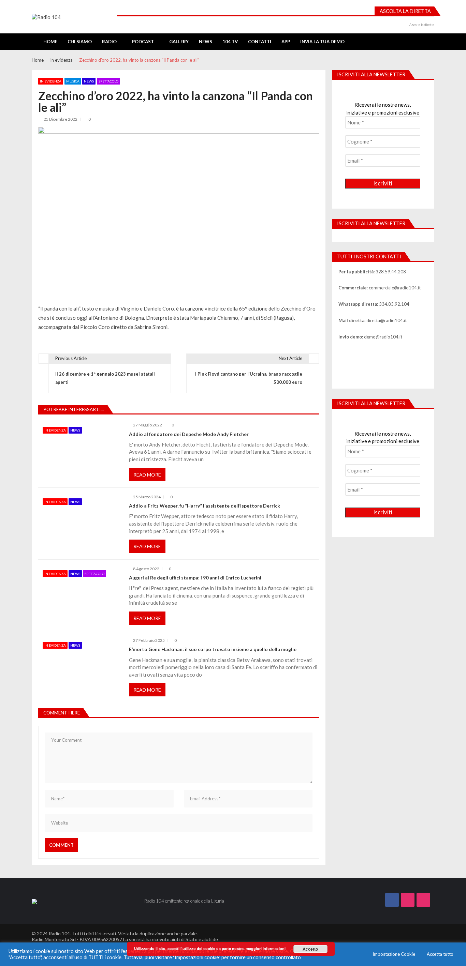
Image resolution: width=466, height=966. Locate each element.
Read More (147, 475)
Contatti (259, 41)
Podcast (143, 41)
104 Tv (230, 41)
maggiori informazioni (266, 948)
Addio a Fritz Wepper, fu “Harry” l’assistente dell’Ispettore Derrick (204, 506)
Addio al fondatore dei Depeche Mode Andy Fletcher (189, 434)
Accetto (310, 949)
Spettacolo (108, 81)
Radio (109, 41)
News (205, 41)
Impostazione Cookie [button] (394, 954)
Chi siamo (80, 41)
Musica (72, 81)
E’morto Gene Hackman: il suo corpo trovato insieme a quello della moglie (212, 649)
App (285, 41)
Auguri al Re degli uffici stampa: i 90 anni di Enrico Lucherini (195, 577)
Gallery (179, 41)
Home (50, 41)
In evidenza (50, 81)
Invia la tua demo (322, 41)
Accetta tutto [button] (440, 954)
